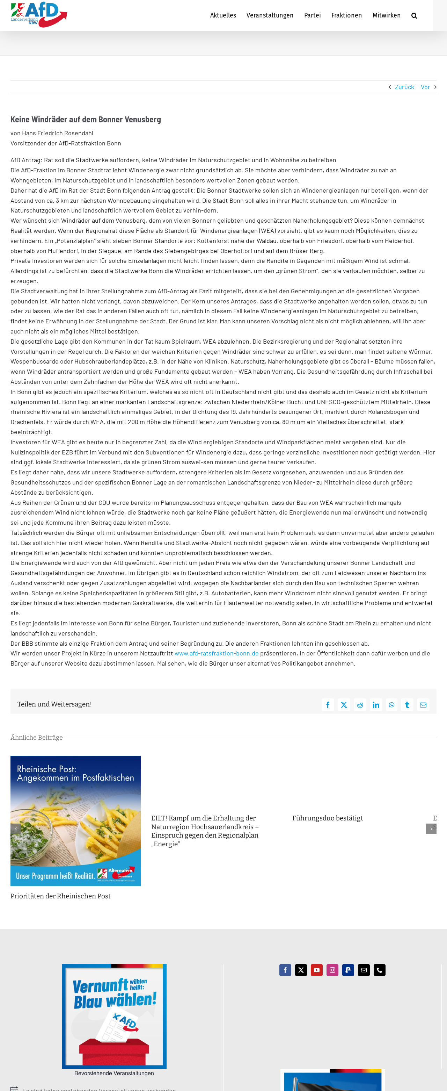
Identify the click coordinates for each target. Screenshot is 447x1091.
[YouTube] (317, 975)
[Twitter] (301, 975)
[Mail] (364, 975)
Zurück (404, 87)
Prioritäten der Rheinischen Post (60, 901)
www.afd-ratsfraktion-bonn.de (217, 653)
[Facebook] (285, 975)
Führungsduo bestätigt (336, 818)
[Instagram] (332, 975)
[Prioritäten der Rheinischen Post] (78, 759)
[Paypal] (348, 975)
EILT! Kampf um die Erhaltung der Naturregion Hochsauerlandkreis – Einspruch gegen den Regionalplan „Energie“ (210, 831)
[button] (414, 15)
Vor (425, 87)
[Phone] (380, 975)
